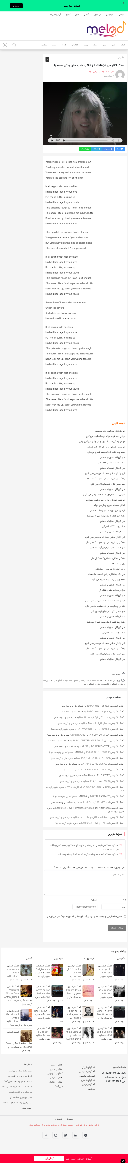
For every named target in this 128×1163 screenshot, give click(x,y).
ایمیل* (94, 900)
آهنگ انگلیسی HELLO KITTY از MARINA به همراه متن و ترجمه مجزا (91, 775)
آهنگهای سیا (89, 684)
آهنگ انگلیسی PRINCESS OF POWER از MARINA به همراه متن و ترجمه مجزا (86, 752)
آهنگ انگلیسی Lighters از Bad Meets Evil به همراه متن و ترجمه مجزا (91, 723)
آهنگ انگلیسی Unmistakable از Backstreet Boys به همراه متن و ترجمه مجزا (87, 817)
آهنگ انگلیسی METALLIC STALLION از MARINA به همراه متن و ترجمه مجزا (87, 758)
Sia (82, 680)
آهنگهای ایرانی (88, 1067)
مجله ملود (116, 674)
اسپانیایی (58, 958)
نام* (124, 900)
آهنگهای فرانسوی (87, 1076)
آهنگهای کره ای (56, 1078)
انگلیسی (120, 57)
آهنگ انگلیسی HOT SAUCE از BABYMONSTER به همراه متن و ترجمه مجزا (87, 729)
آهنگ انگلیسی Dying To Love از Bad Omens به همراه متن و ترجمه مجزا (89, 717)
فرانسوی (89, 958)
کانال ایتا (49, 1158)
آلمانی (29, 958)
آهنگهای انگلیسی (87, 1071)
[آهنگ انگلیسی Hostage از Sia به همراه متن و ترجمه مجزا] (85, 113)
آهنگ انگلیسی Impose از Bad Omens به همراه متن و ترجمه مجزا (92, 712)
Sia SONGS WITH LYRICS (97, 680)
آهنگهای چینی (56, 1069)
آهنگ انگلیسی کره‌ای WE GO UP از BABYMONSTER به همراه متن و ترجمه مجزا (85, 741)
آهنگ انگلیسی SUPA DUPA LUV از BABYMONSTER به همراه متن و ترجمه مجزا (85, 735)
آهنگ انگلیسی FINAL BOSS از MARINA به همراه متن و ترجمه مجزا (92, 781)
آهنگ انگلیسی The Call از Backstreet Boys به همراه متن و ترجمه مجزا (90, 823)
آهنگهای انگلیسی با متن (106, 684)
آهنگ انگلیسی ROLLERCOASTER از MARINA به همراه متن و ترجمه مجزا (89, 746)
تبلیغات (70, 1119)
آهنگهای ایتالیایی (55, 1082)
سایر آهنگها (58, 1086)
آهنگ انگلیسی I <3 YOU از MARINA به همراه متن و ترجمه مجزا (94, 770)
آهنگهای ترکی (88, 1084)
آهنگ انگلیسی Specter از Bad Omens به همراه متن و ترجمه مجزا (92, 706)
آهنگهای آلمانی (88, 1080)
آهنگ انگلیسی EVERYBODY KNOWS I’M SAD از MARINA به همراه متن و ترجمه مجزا (85, 788)
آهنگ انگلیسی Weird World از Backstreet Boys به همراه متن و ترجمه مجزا (87, 802)
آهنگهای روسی (56, 1065)
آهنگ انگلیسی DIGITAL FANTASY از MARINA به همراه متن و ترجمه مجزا (88, 796)
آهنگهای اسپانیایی (55, 1073)
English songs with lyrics (67, 680)
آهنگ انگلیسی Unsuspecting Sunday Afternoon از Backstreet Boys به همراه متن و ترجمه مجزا (85, 809)
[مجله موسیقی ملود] (106, 29)
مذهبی (91, 1089)
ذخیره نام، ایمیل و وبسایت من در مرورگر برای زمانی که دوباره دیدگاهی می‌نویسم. (84, 916)
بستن (16, 6)
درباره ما (58, 1119)
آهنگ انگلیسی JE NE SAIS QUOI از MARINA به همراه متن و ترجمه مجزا (89, 764)
